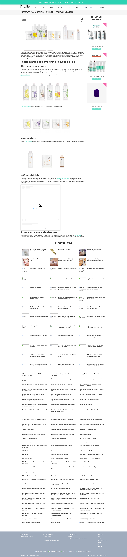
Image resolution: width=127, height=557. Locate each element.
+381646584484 (48, 538)
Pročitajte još (96, 78)
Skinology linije (78, 235)
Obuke (99, 542)
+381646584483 (48, 536)
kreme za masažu (27, 50)
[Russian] (91, 7)
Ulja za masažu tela (25, 75)
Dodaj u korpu (96, 48)
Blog (68, 7)
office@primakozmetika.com (51, 542)
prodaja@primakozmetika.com (51, 540)
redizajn (33, 50)
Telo (43, 7)
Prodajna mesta (103, 555)
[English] (86, 7)
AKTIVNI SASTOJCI (102, 540)
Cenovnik (100, 546)
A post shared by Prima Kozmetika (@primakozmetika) (40, 228)
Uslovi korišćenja (91, 555)
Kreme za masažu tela (26, 106)
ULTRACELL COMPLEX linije (63, 178)
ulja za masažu (50, 50)
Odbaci (86, 2)
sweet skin (37, 50)
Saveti (23, 19)
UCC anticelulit (43, 50)
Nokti (60, 7)
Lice (36, 7)
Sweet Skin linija (28, 141)
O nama (99, 538)
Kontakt (77, 7)
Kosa (51, 7)
